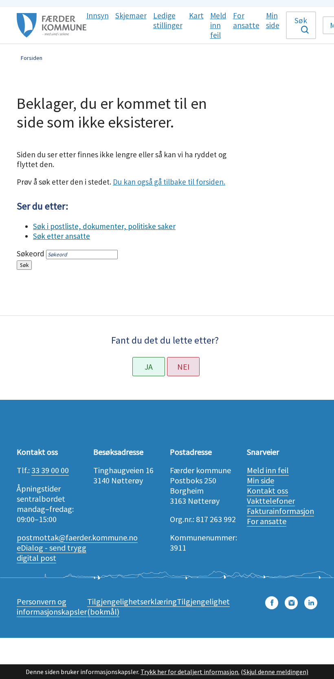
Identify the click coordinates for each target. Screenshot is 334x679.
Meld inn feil (268, 470)
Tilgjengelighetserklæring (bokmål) (132, 606)
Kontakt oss (267, 490)
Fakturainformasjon (280, 511)
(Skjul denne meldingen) (274, 672)
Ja (149, 367)
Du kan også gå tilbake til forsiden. (169, 182)
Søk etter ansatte (61, 236)
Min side (260, 480)
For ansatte (266, 521)
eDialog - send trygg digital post (51, 552)
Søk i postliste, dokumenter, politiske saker (104, 226)
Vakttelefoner (271, 501)
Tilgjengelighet (203, 601)
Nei (183, 367)
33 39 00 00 (50, 470)
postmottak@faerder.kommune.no (77, 537)
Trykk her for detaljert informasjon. (190, 672)
